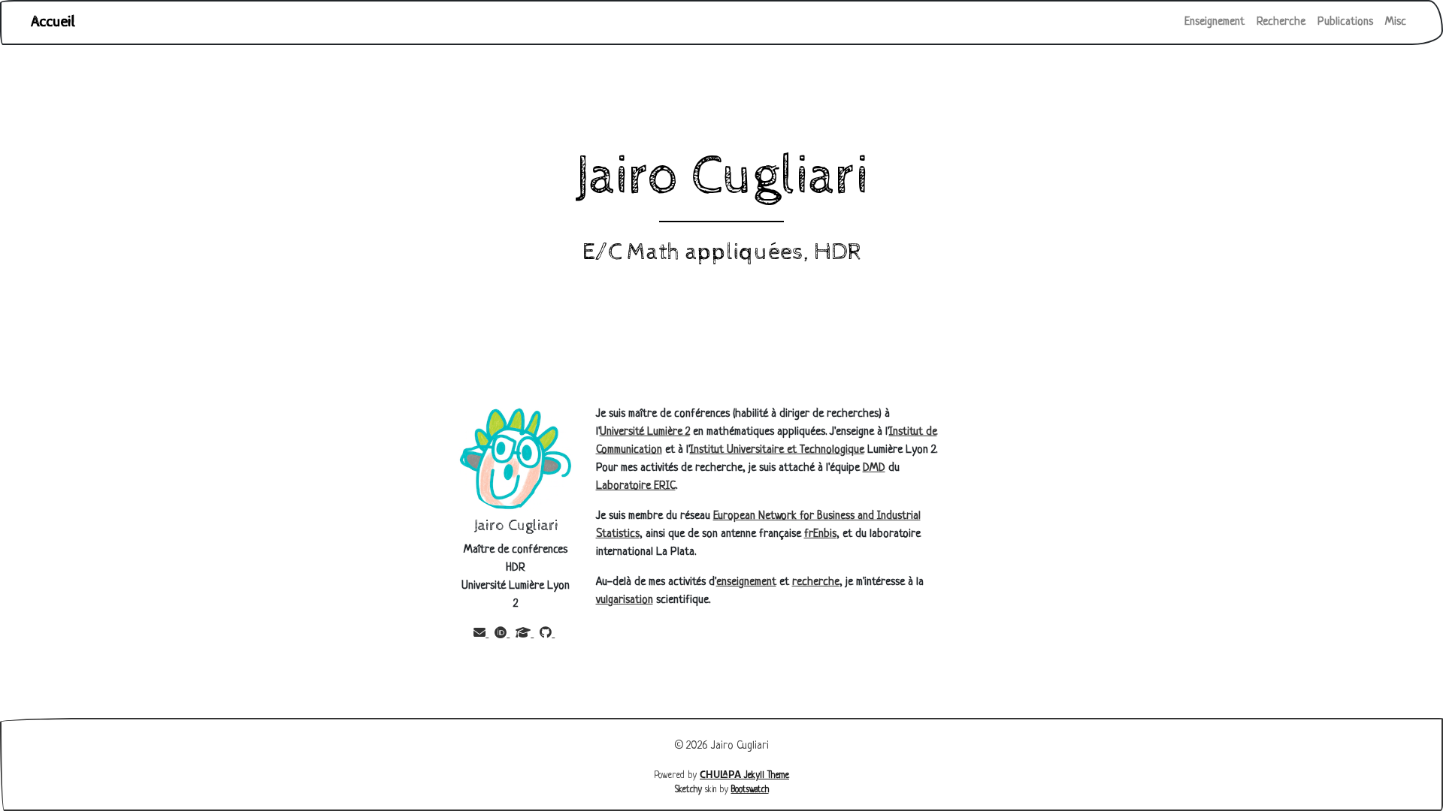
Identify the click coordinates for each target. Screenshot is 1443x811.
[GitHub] (547, 634)
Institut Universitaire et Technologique (777, 450)
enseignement (746, 582)
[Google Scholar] (525, 634)
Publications (1345, 22)
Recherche (1281, 22)
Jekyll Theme (744, 775)
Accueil (53, 22)
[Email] (481, 634)
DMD (874, 468)
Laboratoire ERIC (636, 486)
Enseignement (1214, 22)
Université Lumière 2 (645, 432)
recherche (815, 582)
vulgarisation (624, 600)
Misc (1395, 22)
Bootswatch (750, 790)
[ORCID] (502, 634)
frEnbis (820, 534)
